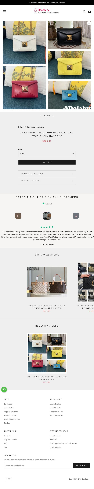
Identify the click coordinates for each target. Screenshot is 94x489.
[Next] (86, 215)
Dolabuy (21, 127)
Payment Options (10, 415)
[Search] (84, 11)
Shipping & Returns (31, 181)
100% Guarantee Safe (12, 419)
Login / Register (55, 404)
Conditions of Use (56, 412)
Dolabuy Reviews (56, 447)
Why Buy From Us (10, 440)
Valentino (40, 127)
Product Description (32, 174)
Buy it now (47, 162)
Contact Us (8, 404)
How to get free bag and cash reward (63, 443)
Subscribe (81, 465)
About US (7, 436)
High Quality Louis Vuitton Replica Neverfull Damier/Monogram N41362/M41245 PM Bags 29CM (47, 308)
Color (20, 149)
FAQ (5, 443)
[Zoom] (89, 23)
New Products (55, 436)
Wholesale (53, 440)
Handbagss (31, 127)
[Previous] (7, 215)
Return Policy (9, 408)
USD (8, 479)
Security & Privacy (56, 415)
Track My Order (55, 408)
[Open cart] (89, 11)
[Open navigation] (4, 11)
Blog (5, 447)
